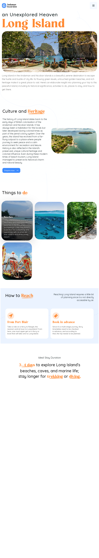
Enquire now (9, 170)
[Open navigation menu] (93, 5)
